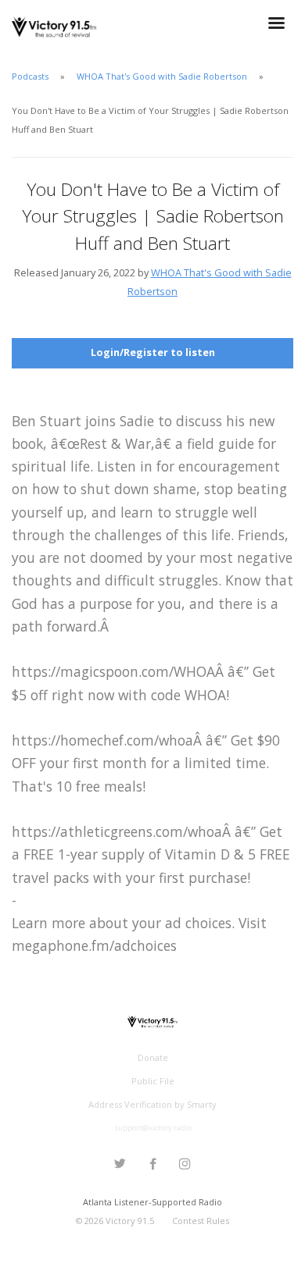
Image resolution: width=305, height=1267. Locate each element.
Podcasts (30, 76)
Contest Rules (200, 1220)
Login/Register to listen (153, 352)
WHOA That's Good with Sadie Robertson (162, 76)
